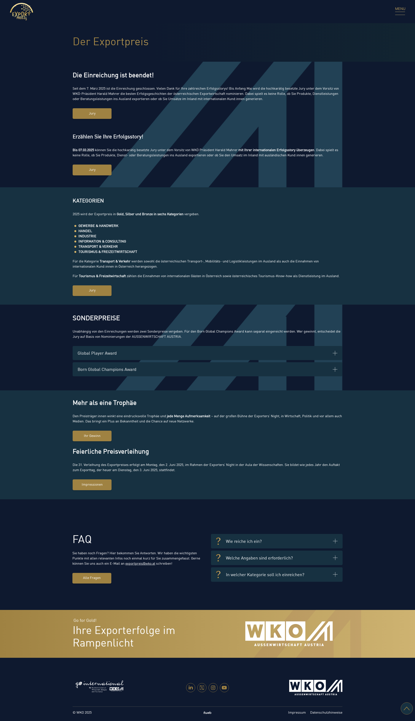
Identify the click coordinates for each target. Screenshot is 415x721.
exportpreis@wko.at (140, 564)
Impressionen (92, 485)
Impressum (297, 713)
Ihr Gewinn (92, 436)
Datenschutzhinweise (326, 713)
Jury (92, 113)
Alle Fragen (92, 578)
